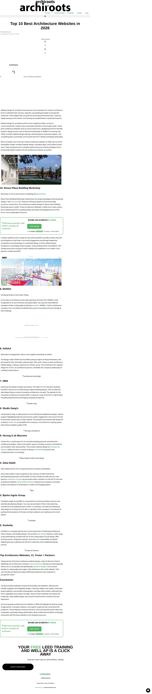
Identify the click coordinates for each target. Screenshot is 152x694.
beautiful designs (40, 567)
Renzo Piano (41, 194)
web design (42, 534)
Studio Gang (13, 422)
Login (87, 13)
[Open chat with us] (148, 690)
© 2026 (45, 678)
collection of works (15, 479)
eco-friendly (38, 449)
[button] (45, 16)
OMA (44, 387)
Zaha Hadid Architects (26, 482)
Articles (79, 13)
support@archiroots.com (50, 687)
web (33, 507)
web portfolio (16, 202)
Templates (70, 13)
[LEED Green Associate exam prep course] (14, 226)
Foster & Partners (36, 564)
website (36, 305)
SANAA (11, 368)
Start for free (34, 226)
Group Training (59, 13)
